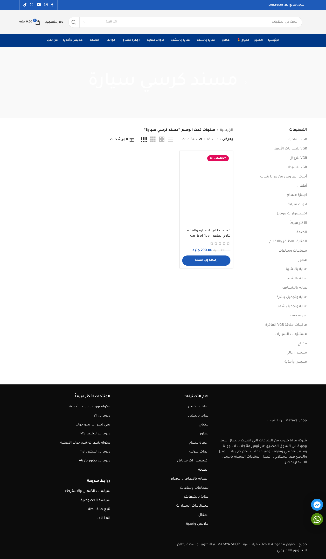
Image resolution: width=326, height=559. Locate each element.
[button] (206, 260)
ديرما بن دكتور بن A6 (94, 461)
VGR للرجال (298, 158)
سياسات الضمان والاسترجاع (87, 491)
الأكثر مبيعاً (298, 223)
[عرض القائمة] (170, 140)
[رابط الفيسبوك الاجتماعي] (52, 5)
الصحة (302, 232)
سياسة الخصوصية (95, 500)
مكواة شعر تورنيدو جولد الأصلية (85, 443)
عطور (302, 260)
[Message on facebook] (317, 505)
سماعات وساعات (292, 251)
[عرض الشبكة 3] (153, 140)
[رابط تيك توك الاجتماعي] (25, 5)
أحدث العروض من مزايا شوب (283, 177)
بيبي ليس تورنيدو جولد (93, 425)
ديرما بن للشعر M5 (95, 434)
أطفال (302, 186)
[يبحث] (73, 22)
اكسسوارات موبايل (291, 214)
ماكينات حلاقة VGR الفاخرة (286, 325)
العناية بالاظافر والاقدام (288, 242)
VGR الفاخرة (297, 140)
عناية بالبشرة (296, 269)
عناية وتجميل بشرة (292, 297)
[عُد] (244, 82)
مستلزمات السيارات (291, 334)
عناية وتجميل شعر (292, 307)
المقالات (103, 518)
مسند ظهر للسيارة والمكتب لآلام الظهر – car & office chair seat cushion (207, 236)
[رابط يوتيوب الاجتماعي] (38, 5)
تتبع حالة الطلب (97, 509)
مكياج (302, 344)
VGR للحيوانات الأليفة (290, 149)
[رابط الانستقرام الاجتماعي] (45, 5)
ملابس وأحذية (295, 362)
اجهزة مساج (297, 195)
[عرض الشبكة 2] (162, 140)
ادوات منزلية (297, 205)
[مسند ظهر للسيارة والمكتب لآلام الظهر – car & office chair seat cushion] (206, 190)
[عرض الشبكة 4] (144, 140)
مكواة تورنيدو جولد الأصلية (89, 407)
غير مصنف (298, 316)
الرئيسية (226, 130)
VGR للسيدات (296, 168)
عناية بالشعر (296, 279)
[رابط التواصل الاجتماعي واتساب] (31, 5)
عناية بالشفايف (294, 288)
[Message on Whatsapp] (317, 519)
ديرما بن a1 (101, 416)
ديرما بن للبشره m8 (94, 452)
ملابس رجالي (296, 353)
